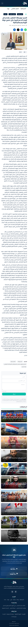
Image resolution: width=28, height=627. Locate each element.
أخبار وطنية (23, 9)
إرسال (14, 394)
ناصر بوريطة (20, 361)
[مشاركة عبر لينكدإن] (14, 29)
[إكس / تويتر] (12, 591)
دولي (11, 600)
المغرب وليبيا (13, 361)
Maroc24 (23, 25)
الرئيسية (23, 614)
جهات (8, 9)
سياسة (14, 600)
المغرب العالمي (15, 9)
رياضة (18, 600)
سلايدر (5, 14)
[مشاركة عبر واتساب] (25, 29)
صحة (5, 600)
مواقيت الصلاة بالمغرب (21, 608)
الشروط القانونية (18, 614)
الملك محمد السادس (20, 606)
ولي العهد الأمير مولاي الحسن (9, 606)
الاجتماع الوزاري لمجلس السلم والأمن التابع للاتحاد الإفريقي (15, 364)
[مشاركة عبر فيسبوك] (21, 29)
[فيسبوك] (15, 591)
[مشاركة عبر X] (18, 29)
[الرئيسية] (26, 14)
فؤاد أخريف (24, 367)
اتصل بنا (4, 614)
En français (14, 617)
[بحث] (2, 3)
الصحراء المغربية (5, 608)
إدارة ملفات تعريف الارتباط (14, 625)
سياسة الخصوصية (10, 614)
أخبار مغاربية (20, 14)
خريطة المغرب (12, 608)
